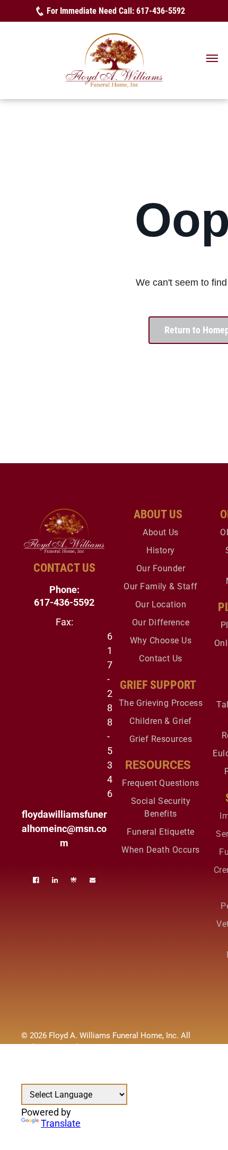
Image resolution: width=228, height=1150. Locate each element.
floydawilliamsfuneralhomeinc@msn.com (64, 828)
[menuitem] (161, 533)
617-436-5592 (160, 11)
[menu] (212, 58)
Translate (61, 1123)
